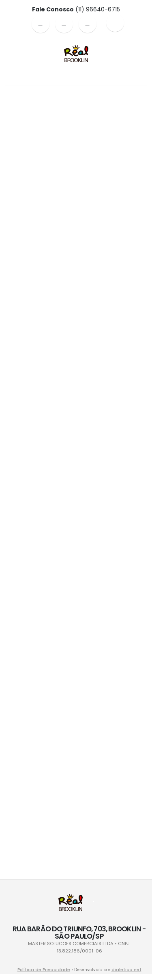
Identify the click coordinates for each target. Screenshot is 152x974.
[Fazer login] (115, 23)
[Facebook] (40, 24)
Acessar (76, 172)
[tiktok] (87, 24)
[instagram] (64, 24)
